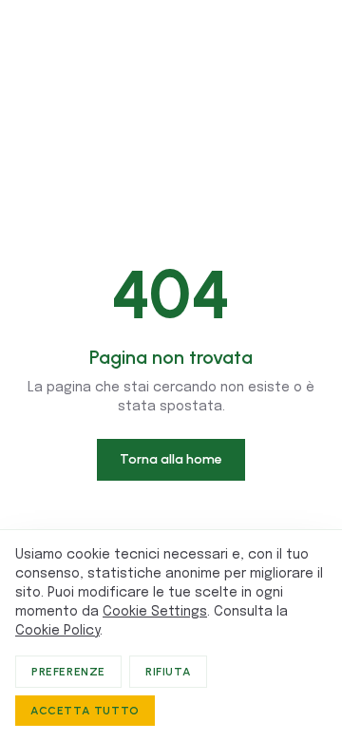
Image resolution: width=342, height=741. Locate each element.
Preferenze (68, 671)
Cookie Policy (57, 630)
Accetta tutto (85, 710)
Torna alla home (171, 459)
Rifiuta (168, 671)
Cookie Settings (155, 611)
